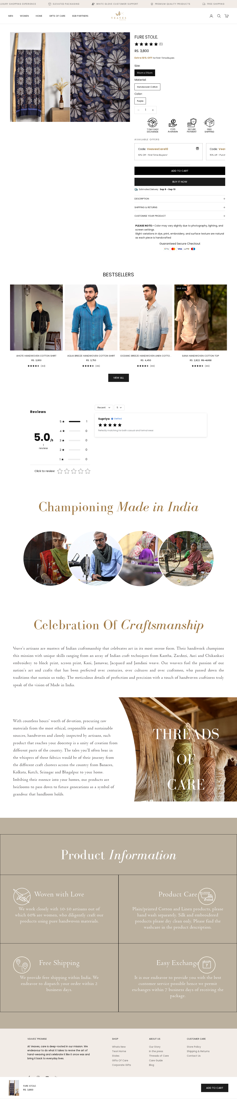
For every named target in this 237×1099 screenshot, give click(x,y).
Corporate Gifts (121, 1065)
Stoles (115, 1056)
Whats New (119, 1046)
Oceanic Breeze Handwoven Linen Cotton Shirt (145, 356)
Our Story (154, 1046)
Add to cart (179, 171)
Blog (151, 1065)
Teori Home (119, 1051)
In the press (156, 1051)
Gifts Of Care (120, 1060)
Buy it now (179, 181)
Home (39, 16)
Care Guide (156, 1060)
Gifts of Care (57, 16)
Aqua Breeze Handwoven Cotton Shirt (91, 355)
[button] (73, 421)
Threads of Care (159, 1056)
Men (10, 16)
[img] (146, 44)
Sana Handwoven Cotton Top (200, 355)
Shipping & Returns (198, 1051)
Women (24, 16)
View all (118, 377)
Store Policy (194, 1046)
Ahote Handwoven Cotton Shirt (36, 355)
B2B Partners (80, 16)
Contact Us (194, 1056)
